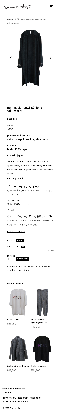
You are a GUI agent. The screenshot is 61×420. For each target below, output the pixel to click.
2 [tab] (33, 92)
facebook (35, 397)
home (10, 19)
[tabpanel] (30, 58)
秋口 (17, 19)
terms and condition (13, 388)
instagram (22, 397)
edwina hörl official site (15, 401)
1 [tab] (28, 92)
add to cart (22, 258)
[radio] (20, 240)
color (10, 240)
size (9, 247)
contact (6, 392)
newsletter (8, 397)
